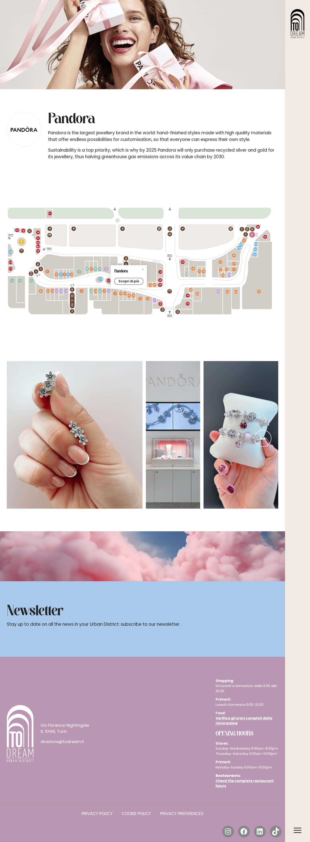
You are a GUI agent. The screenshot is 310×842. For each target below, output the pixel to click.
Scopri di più (128, 281)
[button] (262, 438)
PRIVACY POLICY (97, 813)
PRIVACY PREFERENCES (182, 813)
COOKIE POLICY (136, 813)
